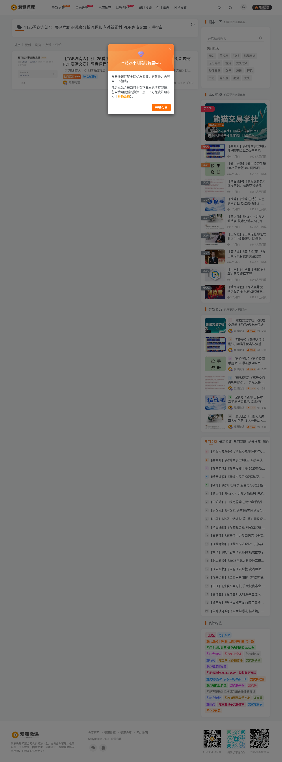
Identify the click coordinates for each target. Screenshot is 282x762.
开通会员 (161, 107)
